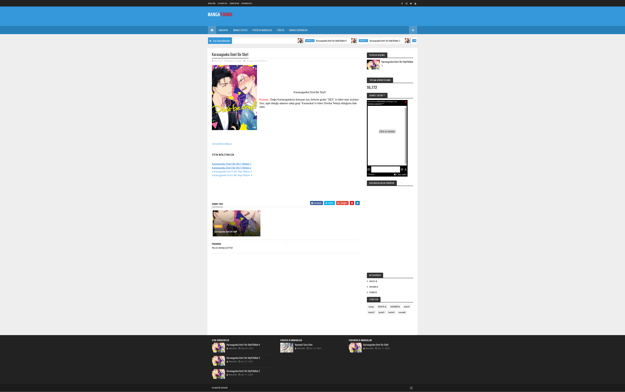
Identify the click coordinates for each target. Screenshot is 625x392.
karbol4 (295, 41)
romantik (373, 292)
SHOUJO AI (373, 281)
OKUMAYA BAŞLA (222, 143)
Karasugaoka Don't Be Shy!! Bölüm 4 (316, 40)
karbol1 (407, 306)
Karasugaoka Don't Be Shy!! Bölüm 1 (231, 163)
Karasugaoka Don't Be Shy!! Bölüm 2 (231, 167)
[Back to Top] (411, 388)
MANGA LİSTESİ (240, 30)
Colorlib (224, 387)
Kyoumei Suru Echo (303, 344)
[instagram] (406, 3)
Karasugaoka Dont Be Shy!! (225, 231)
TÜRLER (280, 30)
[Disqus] (286, 294)
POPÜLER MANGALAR (262, 30)
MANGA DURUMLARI (298, 30)
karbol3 (348, 41)
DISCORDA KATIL (247, 3)
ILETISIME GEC (222, 3)
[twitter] (411, 3)
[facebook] (402, 3)
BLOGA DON (211, 3)
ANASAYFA (223, 30)
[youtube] (415, 3)
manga (250, 60)
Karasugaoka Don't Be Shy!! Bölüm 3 (370, 40)
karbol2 (402, 41)
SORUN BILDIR (234, 3)
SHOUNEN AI (261, 60)
